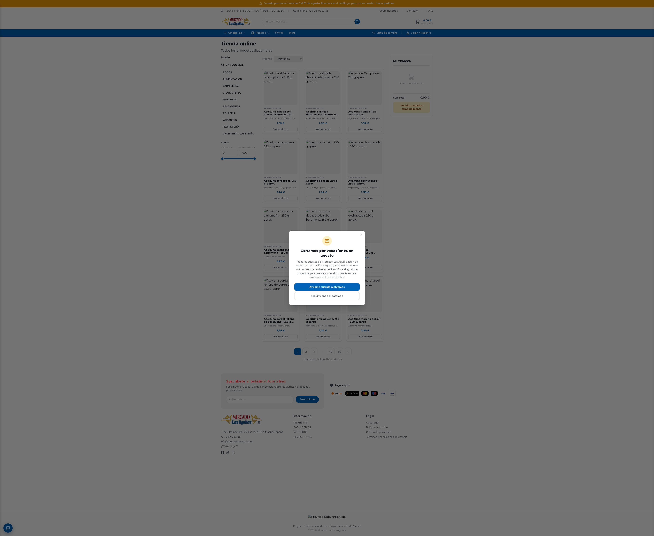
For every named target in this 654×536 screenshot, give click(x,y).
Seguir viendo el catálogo (327, 296)
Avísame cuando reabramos (327, 287)
